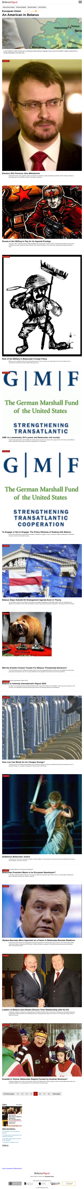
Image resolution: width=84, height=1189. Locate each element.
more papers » (19, 1104)
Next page (56, 1094)
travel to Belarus (42, 7)
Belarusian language (21, 7)
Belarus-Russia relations (9, 7)
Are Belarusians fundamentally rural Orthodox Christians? (11, 1135)
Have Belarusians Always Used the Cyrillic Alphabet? (11, 1139)
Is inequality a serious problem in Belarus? (11, 1132)
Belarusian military (32, 7)
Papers (4, 1104)
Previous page (9, 1094)
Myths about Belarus (8, 1129)
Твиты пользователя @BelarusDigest (12, 1168)
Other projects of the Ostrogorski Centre (42, 1180)
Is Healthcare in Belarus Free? (11, 1142)
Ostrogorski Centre (49, 1176)
